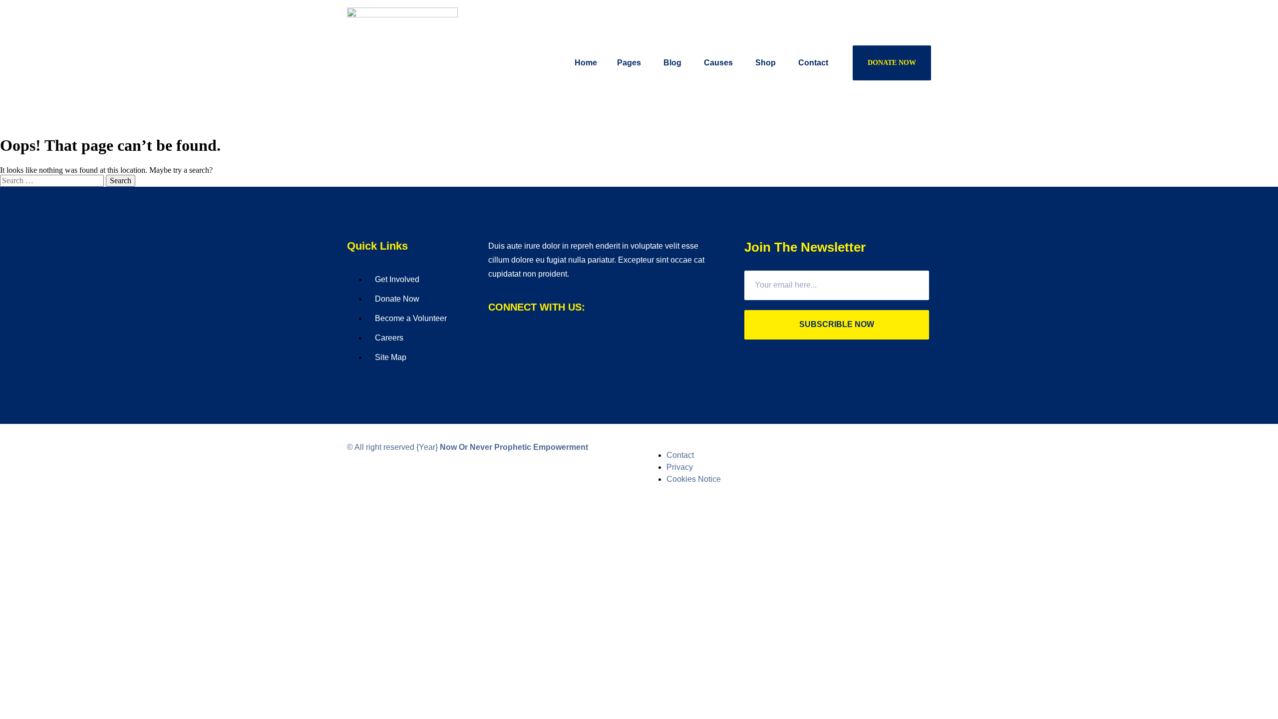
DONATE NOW (892, 62)
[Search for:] (53, 180)
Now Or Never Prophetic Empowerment (514, 447)
